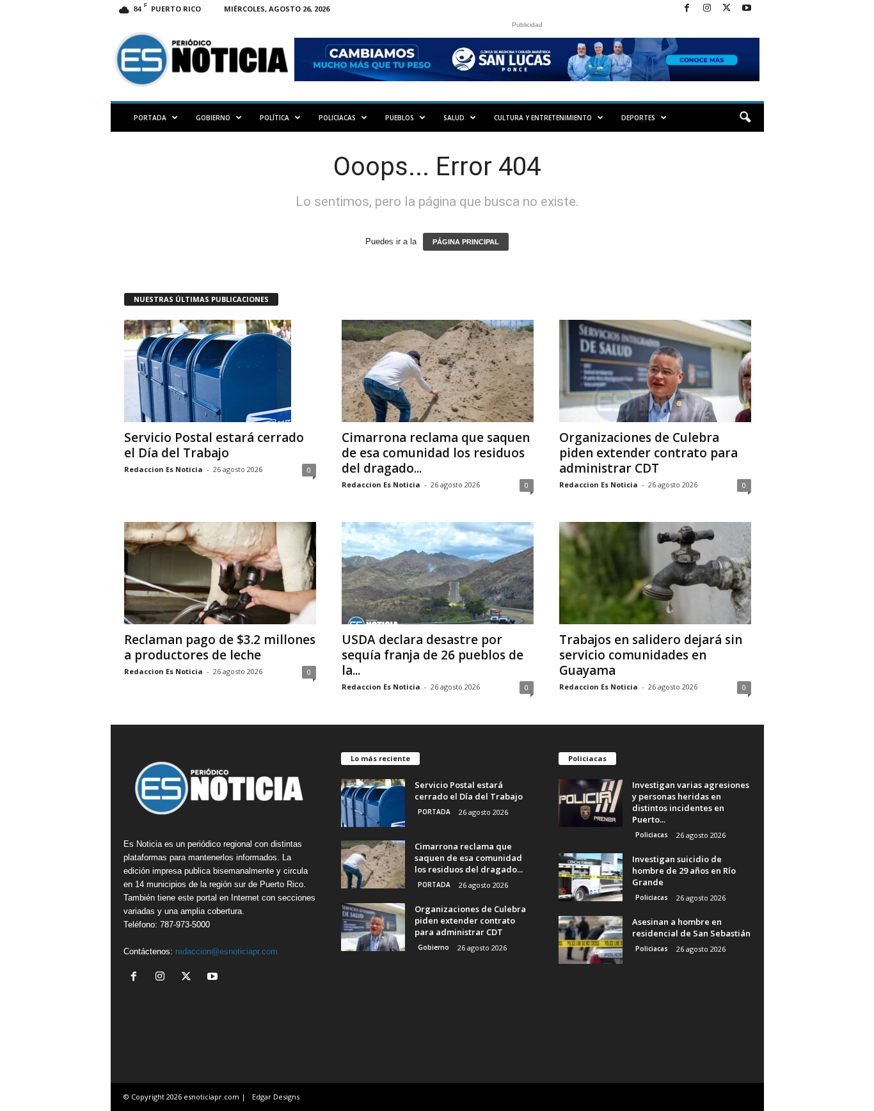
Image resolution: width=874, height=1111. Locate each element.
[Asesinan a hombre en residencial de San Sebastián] (591, 940)
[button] (745, 118)
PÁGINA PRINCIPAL (466, 242)
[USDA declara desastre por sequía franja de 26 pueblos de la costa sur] (438, 573)
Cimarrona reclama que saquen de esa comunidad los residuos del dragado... (436, 453)
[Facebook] (687, 8)
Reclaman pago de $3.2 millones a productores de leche (219, 647)
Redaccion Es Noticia (163, 469)
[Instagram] (707, 8)
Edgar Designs (275, 1096)
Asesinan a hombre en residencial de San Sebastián (691, 927)
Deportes (638, 117)
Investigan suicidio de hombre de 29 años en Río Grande (684, 870)
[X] (727, 8)
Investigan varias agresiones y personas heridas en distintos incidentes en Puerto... (690, 802)
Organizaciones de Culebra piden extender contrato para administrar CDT (648, 453)
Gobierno (213, 117)
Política (274, 117)
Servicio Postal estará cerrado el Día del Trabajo (214, 445)
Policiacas (337, 117)
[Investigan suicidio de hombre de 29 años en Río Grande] (591, 877)
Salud (454, 117)
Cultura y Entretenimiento (543, 117)
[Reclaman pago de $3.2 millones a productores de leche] (220, 573)
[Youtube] (746, 8)
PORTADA (150, 117)
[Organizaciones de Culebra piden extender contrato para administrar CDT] (655, 371)
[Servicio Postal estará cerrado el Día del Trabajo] (220, 371)
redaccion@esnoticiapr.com (226, 951)
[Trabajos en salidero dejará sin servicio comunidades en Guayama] (655, 573)
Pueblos (399, 117)
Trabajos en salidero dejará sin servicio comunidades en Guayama (650, 655)
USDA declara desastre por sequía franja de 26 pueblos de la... (432, 655)
